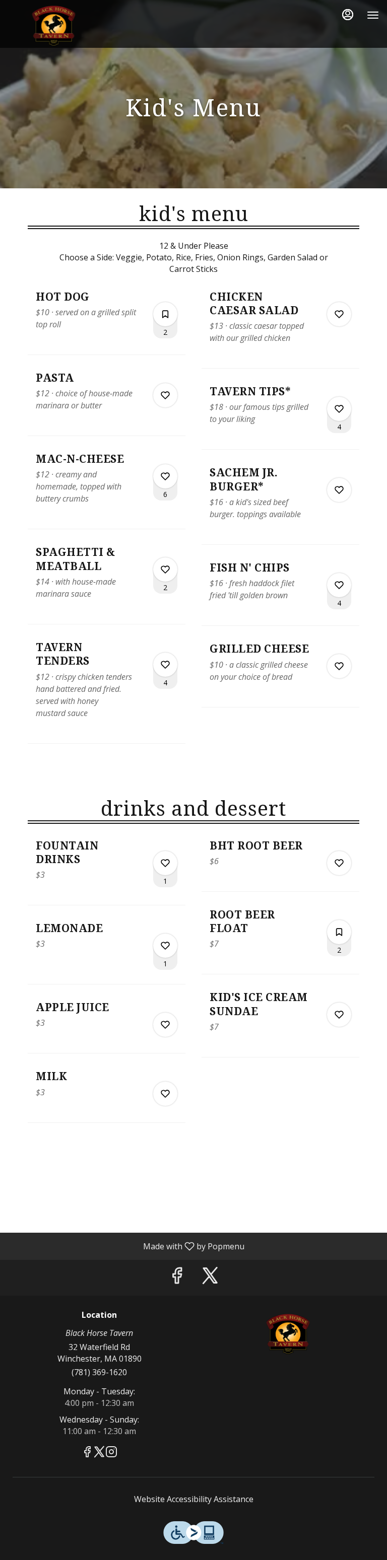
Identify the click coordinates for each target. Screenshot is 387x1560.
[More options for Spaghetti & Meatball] (165, 569)
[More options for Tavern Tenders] (165, 665)
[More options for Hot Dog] (165, 314)
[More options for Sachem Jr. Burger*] (339, 490)
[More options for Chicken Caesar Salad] (339, 314)
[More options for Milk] (165, 1094)
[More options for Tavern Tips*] (339, 409)
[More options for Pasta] (165, 395)
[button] (106, 322)
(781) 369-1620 (99, 1372)
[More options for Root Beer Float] (339, 932)
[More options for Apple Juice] (165, 1025)
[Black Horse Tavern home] (53, 25)
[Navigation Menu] (373, 15)
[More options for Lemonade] (165, 946)
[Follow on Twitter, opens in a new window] (210, 1278)
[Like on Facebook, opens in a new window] (177, 1278)
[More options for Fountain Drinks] (165, 863)
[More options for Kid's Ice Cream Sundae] (339, 1015)
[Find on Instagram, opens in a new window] (111, 1453)
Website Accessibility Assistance (193, 1499)
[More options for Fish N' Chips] (339, 585)
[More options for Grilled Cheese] (339, 666)
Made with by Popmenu (126, 1245)
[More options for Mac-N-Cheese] (165, 476)
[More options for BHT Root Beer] (339, 863)
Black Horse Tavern (287, 1333)
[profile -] (348, 15)
